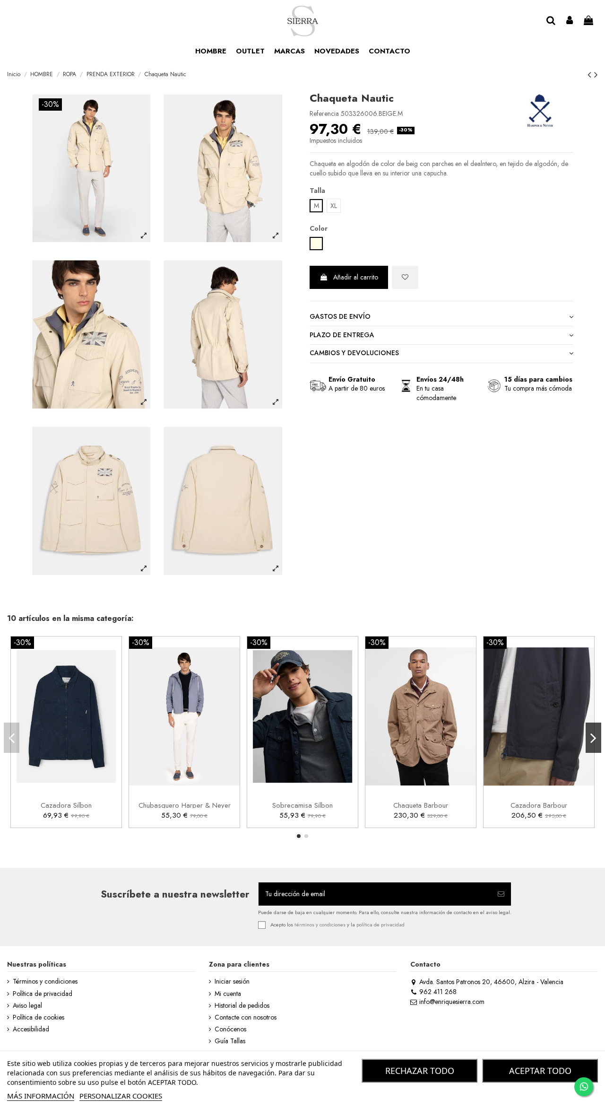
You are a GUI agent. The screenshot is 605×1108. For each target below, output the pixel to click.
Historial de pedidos (242, 1005)
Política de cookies (38, 1017)
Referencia (324, 113)
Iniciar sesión (232, 981)
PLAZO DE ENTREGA (342, 335)
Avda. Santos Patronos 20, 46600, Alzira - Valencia (491, 981)
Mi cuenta (228, 993)
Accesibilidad (31, 1029)
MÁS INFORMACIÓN (40, 1095)
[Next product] (596, 75)
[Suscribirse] (501, 894)
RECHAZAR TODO (419, 1070)
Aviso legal (27, 1005)
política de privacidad (380, 924)
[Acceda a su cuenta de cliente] (570, 21)
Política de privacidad (42, 993)
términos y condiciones (320, 924)
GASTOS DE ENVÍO (340, 316)
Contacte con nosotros (246, 1017)
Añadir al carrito (355, 277)
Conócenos (230, 1029)
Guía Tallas (230, 1041)
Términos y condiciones (45, 981)
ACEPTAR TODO (540, 1070)
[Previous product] (591, 75)
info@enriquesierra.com (451, 1001)
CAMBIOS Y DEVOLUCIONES (354, 353)
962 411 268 (437, 991)
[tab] (441, 317)
